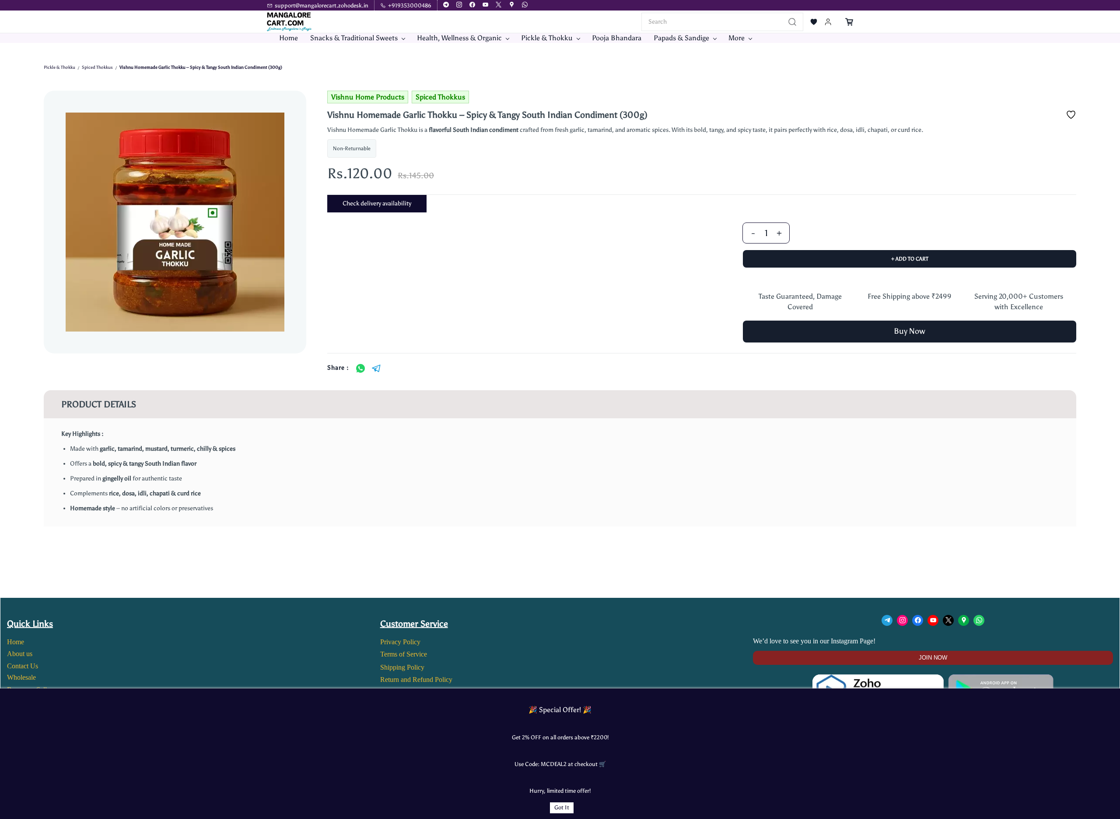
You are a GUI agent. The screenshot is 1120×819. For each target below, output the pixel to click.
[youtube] (485, 5)
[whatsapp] (525, 5)
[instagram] (459, 5)
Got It (561, 807)
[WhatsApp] (360, 368)
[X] (948, 620)
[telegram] (446, 5)
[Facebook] (917, 620)
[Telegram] (376, 368)
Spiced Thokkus (97, 67)
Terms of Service (403, 654)
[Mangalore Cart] (933, 679)
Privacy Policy (400, 642)
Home (15, 642)
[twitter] (498, 5)
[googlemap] (511, 5)
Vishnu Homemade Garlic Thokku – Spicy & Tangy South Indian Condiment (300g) (200, 67)
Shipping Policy (402, 667)
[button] (814, 22)
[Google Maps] (963, 620)
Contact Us (22, 666)
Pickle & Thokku (59, 67)
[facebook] (472, 5)
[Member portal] (828, 22)
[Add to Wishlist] (1071, 114)
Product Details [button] (98, 404)
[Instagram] (902, 620)
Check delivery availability (377, 203)
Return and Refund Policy (416, 679)
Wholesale (21, 677)
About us (19, 653)
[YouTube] (933, 620)
